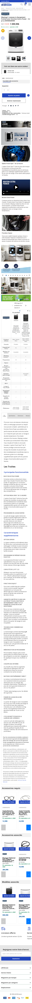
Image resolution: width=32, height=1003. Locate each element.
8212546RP (5, 816)
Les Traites (4, 416)
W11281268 (21, 862)
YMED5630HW (5, 910)
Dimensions (20, 415)
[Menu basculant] (29, 4)
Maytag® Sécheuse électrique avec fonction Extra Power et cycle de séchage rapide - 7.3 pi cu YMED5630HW (8, 906)
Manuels (28, 415)
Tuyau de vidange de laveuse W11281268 (25, 859)
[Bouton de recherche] (22, 4)
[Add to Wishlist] (28, 95)
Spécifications (12, 415)
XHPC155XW (5, 863)
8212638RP (21, 816)
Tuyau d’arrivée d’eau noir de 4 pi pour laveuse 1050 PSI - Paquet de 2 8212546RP (8, 812)
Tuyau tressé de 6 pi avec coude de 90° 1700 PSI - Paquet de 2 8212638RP (25, 812)
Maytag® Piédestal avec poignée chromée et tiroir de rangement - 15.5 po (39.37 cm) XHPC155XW (8, 859)
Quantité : (5, 86)
